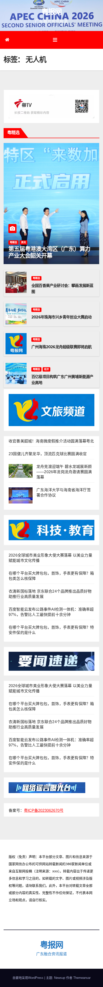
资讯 (23, 242)
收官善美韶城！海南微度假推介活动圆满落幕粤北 (51, 441)
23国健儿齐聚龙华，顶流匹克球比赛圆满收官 (48, 454)
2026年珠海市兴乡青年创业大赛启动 (61, 317)
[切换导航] (55, 39)
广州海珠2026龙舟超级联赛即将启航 (61, 347)
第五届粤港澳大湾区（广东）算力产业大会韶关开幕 (49, 252)
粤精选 (13, 242)
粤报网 (51, 11)
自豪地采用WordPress (28, 978)
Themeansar (82, 978)
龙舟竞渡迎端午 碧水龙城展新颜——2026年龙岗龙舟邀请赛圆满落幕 (64, 472)
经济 (46, 369)
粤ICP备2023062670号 (43, 810)
